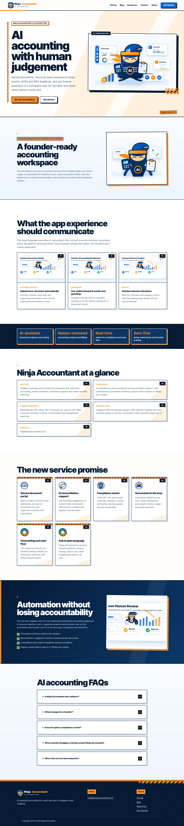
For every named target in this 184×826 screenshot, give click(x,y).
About (154, 5)
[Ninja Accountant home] (22, 5)
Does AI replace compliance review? (63, 727)
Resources (132, 5)
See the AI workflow (25, 99)
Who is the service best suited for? (62, 758)
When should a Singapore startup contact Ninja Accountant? (74, 743)
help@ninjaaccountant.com (100, 798)
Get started (48, 99)
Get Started (168, 5)
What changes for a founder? (59, 712)
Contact (144, 5)
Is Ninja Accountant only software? (62, 696)
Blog (122, 5)
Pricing (113, 5)
